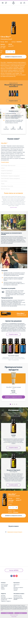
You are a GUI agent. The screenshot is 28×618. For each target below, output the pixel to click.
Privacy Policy (14, 616)
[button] (10, 404)
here (2, 610)
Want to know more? (14, 614)
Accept (7, 613)
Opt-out (20, 613)
